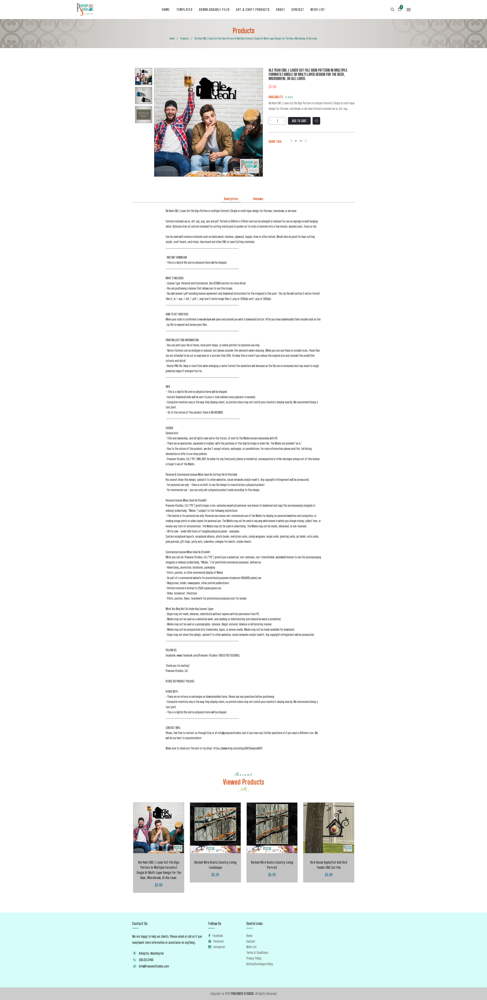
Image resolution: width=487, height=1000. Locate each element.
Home (249, 936)
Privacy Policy (254, 958)
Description (231, 198)
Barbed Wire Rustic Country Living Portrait (272, 864)
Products (244, 31)
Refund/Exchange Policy (259, 964)
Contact (250, 941)
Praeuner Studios (242, 993)
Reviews (258, 198)
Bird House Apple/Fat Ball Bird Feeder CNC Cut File (328, 864)
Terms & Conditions (257, 952)
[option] (143, 76)
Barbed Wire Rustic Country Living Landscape (215, 864)
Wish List (251, 947)
